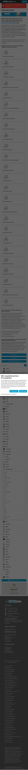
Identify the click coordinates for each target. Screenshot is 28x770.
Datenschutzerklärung (6, 394)
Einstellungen (23, 391)
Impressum (14, 394)
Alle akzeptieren (14, 391)
